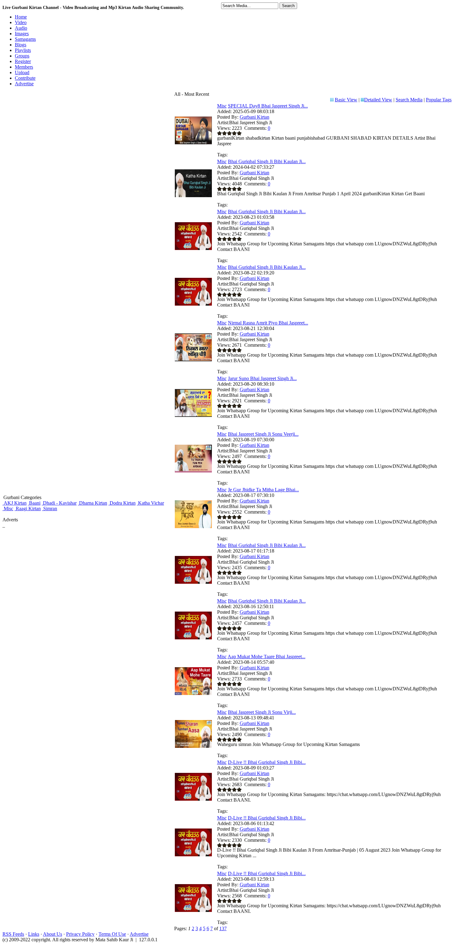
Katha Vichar (150, 503)
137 (223, 928)
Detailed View (378, 99)
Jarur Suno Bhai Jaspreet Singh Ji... (262, 378)
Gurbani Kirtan (254, 117)
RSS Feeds (13, 934)
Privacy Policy (80, 934)
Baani (34, 503)
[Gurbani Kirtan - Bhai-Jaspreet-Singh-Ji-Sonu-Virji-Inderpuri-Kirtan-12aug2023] (193, 746)
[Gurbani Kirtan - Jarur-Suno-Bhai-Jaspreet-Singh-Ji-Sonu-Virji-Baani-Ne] (193, 415)
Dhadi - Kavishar (59, 503)
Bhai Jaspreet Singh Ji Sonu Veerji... (263, 434)
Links (33, 934)
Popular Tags (439, 99)
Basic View (346, 99)
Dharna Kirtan (92, 503)
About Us (52, 934)
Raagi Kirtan (28, 508)
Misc (7, 508)
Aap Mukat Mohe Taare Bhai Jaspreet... (266, 656)
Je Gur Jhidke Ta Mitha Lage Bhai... (263, 489)
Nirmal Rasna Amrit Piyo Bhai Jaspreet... (268, 322)
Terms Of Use (112, 934)
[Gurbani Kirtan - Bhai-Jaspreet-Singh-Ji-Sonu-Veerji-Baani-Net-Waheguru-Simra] (193, 470)
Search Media (409, 99)
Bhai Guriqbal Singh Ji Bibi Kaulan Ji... (267, 161)
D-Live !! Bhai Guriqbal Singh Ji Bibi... (267, 762)
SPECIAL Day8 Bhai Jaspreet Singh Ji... (268, 105)
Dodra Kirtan (122, 503)
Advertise (139, 934)
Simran (49, 508)
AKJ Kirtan (14, 503)
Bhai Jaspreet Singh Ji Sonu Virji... (262, 712)
